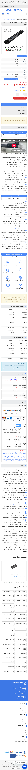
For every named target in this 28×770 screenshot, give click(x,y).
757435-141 (12, 317)
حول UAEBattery (23, 706)
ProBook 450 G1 (10, 345)
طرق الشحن (24, 730)
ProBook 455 (11, 340)
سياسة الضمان (23, 708)
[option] (14, 37)
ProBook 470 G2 (23, 343)
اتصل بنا (25, 739)
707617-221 (12, 312)
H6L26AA (12, 322)
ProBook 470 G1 (23, 345)
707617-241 (24, 314)
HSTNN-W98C (24, 332)
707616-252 (11, 309)
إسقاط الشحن (24, 734)
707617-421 (11, 314)
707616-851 (24, 312)
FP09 (13, 320)
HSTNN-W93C (11, 327)
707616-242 (24, 309)
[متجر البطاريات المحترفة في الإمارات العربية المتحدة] (14, 11)
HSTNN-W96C (24, 330)
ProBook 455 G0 (23, 351)
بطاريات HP (19, 19)
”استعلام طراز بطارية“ (7, 301)
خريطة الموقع (24, 712)
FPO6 (25, 322)
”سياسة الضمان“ (7, 239)
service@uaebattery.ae (20, 741)
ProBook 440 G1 (10, 358)
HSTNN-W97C (11, 330)
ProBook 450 (11, 353)
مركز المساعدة (5, 6)
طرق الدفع (24, 732)
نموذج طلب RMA (23, 723)
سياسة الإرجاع (24, 721)
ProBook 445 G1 (23, 348)
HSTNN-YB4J (11, 332)
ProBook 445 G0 (23, 358)
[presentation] (14, 104)
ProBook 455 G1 (10, 351)
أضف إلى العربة (19, 98)
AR (13, 6)
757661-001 (24, 320)
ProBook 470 (11, 343)
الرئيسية (25, 19)
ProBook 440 (11, 356)
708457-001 (24, 317)
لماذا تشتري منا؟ (23, 710)
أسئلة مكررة (24, 719)
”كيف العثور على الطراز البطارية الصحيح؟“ (18, 504)
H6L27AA (25, 325)
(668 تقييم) (17, 90)
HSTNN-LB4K (11, 325)
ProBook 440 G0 (10, 348)
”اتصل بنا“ (9, 503)
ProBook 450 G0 (23, 356)
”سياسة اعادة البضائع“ (20, 228)
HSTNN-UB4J (24, 327)
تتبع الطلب (24, 728)
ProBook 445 (24, 353)
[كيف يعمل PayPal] (16, 756)
